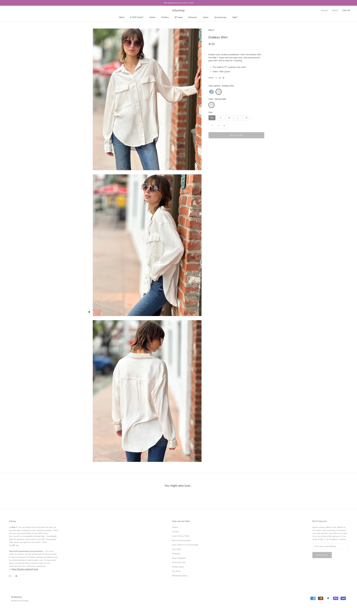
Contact (175, 531)
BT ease (179, 17)
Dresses (193, 17)
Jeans (205, 17)
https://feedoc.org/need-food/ (24, 569)
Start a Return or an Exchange (185, 545)
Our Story (176, 571)
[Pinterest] (223, 78)
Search (335, 10)
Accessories (220, 17)
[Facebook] (216, 78)
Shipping (176, 553)
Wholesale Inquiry (179, 575)
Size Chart (176, 549)
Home (152, 17)
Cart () (346, 10)
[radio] (211, 92)
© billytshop (16, 597)
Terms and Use (178, 562)
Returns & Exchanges (181, 540)
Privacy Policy (178, 567)
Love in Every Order (180, 536)
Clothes (165, 17)
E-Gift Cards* (136, 17)
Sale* (235, 17)
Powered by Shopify (20, 600)
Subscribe (322, 555)
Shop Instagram (179, 558)
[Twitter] (220, 78)
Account (324, 10)
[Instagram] (10, 575)
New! (121, 17)
